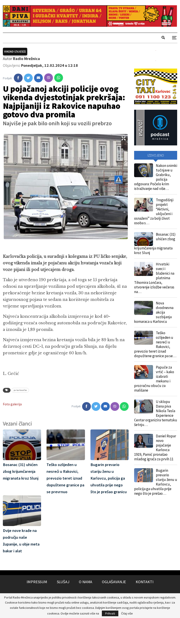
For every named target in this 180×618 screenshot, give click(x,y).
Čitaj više (127, 613)
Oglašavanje (114, 581)
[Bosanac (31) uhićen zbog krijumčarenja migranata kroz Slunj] (143, 239)
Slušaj (63, 581)
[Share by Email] (38, 78)
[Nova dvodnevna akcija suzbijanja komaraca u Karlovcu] (143, 308)
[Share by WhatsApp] (58, 77)
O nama (85, 581)
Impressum (37, 581)
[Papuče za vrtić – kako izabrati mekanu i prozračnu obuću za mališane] (143, 372)
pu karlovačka (20, 390)
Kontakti (144, 581)
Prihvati (110, 613)
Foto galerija (12, 404)
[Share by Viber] (48, 77)
